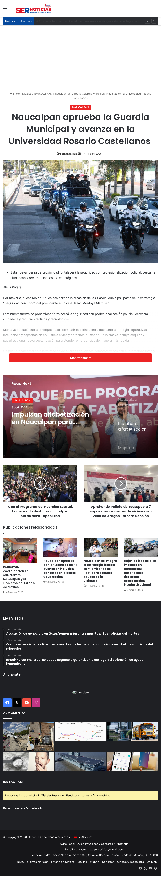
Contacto (107, 843)
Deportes (108, 861)
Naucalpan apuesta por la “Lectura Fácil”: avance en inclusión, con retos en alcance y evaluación (60, 569)
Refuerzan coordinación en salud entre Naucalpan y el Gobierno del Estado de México (19, 577)
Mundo (94, 861)
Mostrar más (79, 358)
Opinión (152, 861)
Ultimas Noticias (37, 861)
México (27, 93)
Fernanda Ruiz (69, 153)
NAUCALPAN (42, 93)
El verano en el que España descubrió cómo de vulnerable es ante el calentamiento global (95, 21)
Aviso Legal (67, 843)
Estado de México (63, 861)
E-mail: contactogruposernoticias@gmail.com (94, 849)
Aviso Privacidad (87, 843)
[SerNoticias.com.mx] (33, 8)
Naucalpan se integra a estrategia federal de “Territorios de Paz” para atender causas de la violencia (100, 571)
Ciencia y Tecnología (130, 861)
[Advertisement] (80, 57)
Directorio (122, 843)
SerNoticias (85, 837)
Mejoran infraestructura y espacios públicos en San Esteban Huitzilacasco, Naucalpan (52, 418)
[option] (80, 416)
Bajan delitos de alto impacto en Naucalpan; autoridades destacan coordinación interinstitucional (140, 573)
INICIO (20, 861)
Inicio (16, 93)
